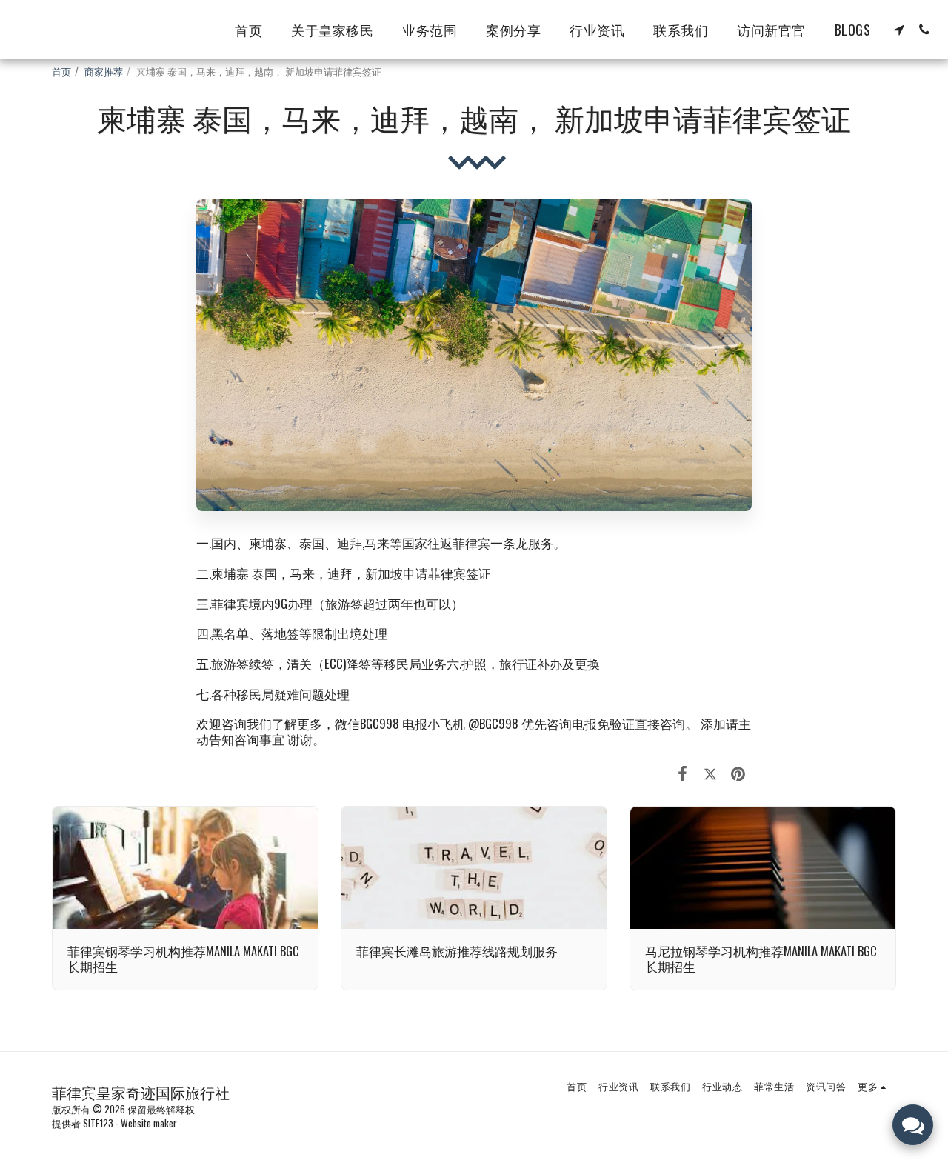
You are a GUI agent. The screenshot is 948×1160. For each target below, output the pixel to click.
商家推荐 (103, 71)
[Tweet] (710, 772)
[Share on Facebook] (682, 772)
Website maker (149, 1123)
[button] (899, 29)
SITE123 (98, 1123)
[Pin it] (738, 772)
